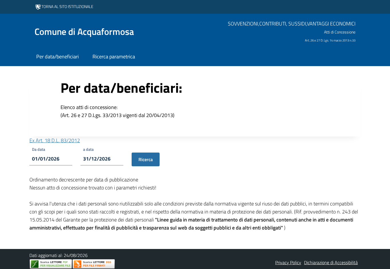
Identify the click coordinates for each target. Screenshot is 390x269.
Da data (38, 149)
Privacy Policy (288, 262)
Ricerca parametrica (114, 56)
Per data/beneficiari (57, 56)
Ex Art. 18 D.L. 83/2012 (54, 140)
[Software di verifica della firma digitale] (93, 264)
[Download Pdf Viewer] (50, 264)
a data (88, 149)
